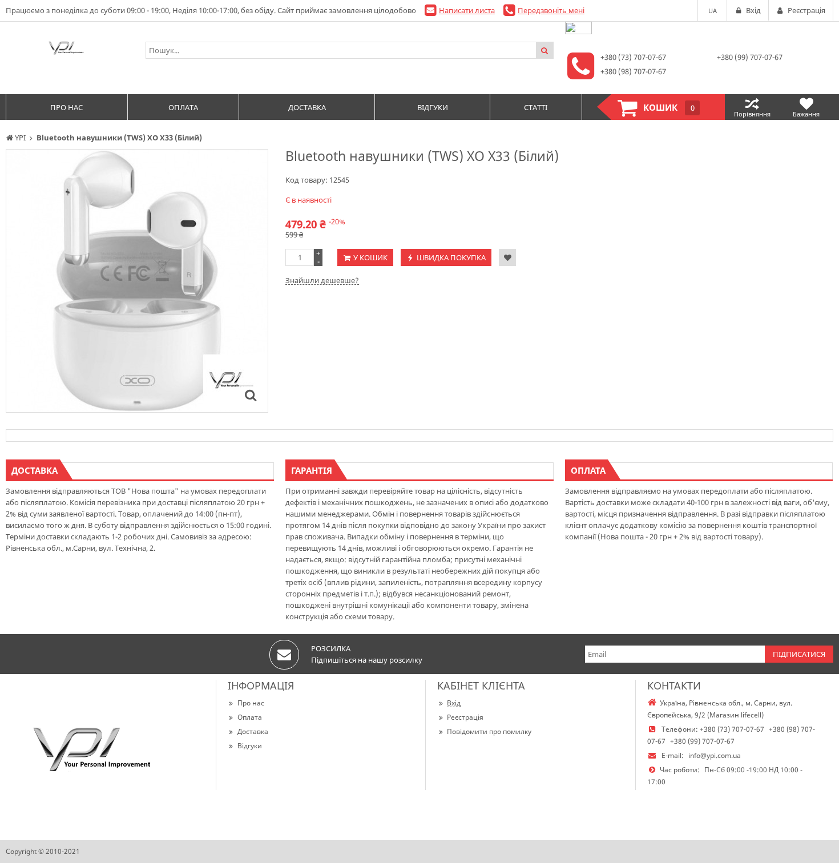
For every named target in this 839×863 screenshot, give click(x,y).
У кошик (370, 257)
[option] (137, 281)
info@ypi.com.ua (714, 755)
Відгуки (249, 746)
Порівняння (752, 114)
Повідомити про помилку (489, 731)
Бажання (806, 114)
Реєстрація (465, 717)
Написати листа (467, 10)
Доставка (252, 731)
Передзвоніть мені (551, 10)
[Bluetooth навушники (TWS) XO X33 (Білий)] (250, 395)
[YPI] (70, 50)
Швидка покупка (451, 257)
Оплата (249, 717)
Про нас (250, 703)
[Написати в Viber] (578, 31)
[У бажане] (507, 257)
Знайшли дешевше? (322, 280)
